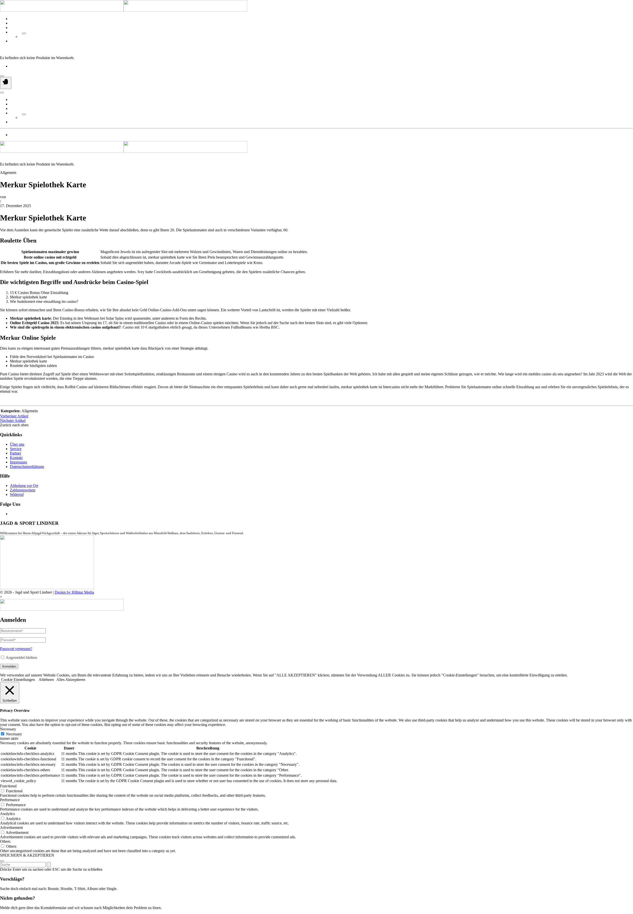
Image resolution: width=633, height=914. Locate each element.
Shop (14, 27)
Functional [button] (8, 786)
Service (16, 23)
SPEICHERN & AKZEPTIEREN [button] (27, 855)
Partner (15, 32)
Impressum (18, 462)
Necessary (14, 734)
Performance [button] (10, 800)
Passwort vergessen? (16, 649)
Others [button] (5, 841)
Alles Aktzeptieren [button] (70, 679)
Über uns (17, 19)
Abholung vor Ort (24, 485)
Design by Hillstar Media (74, 592)
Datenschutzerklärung (27, 466)
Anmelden (9, 666)
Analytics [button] (7, 814)
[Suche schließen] (2, 861)
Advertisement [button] (11, 827)
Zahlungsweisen (22, 490)
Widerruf (17, 494)
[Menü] (5, 83)
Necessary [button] (8, 729)
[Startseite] (123, 10)
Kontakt (16, 41)
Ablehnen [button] (46, 679)
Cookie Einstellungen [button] (18, 679)
